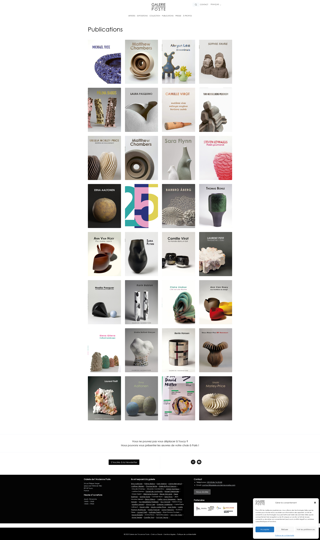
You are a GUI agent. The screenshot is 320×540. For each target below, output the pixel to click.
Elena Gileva (150, 499)
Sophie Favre (145, 497)
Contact (204, 4)
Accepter (264, 529)
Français (215, 4)
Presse (178, 16)
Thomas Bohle (151, 486)
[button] (315, 502)
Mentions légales (170, 534)
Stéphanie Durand (150, 494)
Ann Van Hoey (176, 515)
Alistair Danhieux (172, 489)
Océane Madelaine (164, 504)
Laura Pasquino (168, 510)
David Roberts (137, 515)
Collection (155, 16)
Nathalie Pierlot (155, 512)
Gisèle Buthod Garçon (167, 486)
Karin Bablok (162, 484)
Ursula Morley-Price (158, 507)
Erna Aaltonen (136, 484)
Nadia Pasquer (154, 510)
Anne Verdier (137, 517)
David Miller (144, 507)
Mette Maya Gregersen (166, 499)
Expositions (142, 16)
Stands (159, 534)
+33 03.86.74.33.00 (214, 482)
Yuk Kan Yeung (162, 517)
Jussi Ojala (172, 507)
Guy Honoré (165, 502)
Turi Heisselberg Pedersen (149, 502)
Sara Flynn (168, 497)
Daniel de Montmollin (154, 491)
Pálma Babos (149, 484)
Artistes (131, 16)
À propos (187, 16)
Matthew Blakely (137, 486)
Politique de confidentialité (284, 535)
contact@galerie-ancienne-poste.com (218, 485)
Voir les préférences (306, 529)
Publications (168, 16)
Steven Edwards (166, 494)
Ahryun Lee (150, 504)
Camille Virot (149, 517)
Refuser (284, 529)
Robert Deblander (172, 491)
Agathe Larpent (138, 504)
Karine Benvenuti (175, 484)
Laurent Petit (142, 512)
